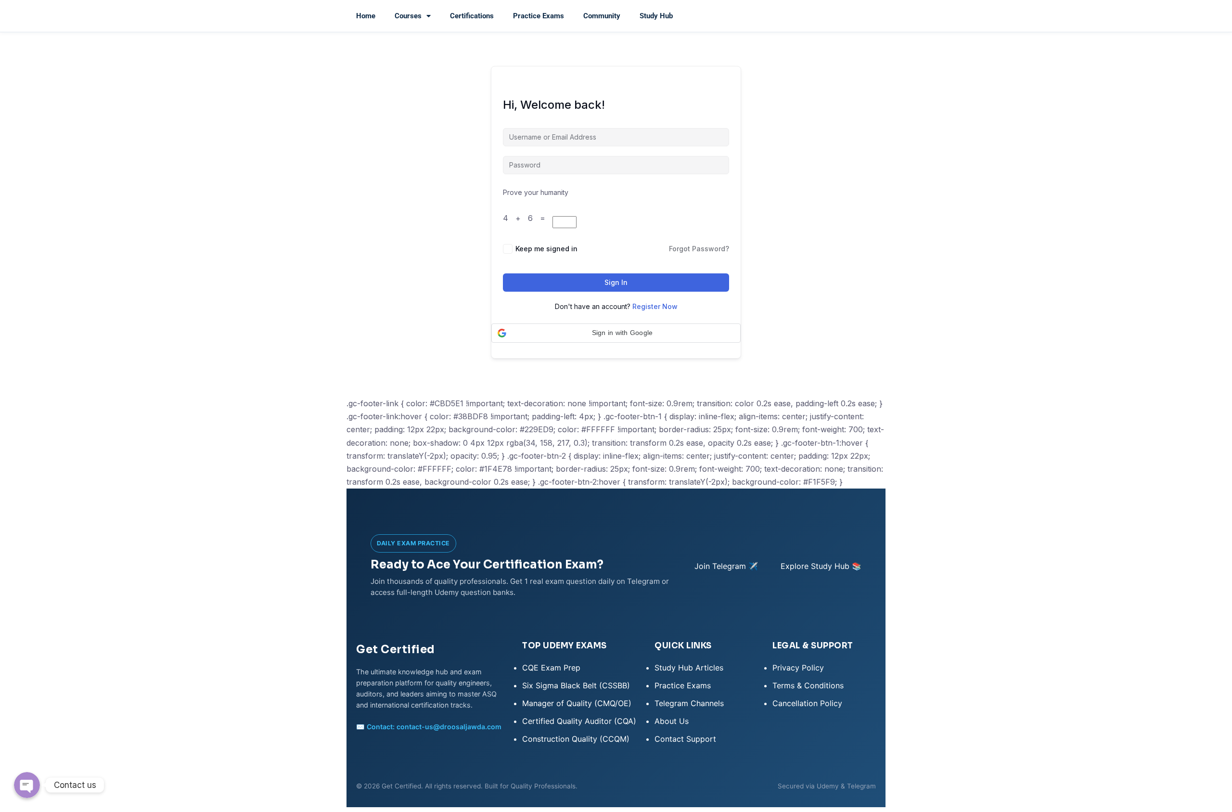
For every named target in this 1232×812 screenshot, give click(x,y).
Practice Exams (538, 16)
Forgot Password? (699, 249)
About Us (671, 721)
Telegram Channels (689, 703)
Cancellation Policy (807, 703)
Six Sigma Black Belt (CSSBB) (576, 685)
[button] (616, 333)
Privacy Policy (798, 667)
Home (365, 16)
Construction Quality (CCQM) (575, 739)
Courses (408, 16)
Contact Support (685, 739)
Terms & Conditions (808, 685)
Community (601, 16)
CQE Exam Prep (551, 667)
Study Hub (656, 16)
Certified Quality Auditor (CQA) (579, 721)
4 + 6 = (527, 218)
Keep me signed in (546, 249)
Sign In (616, 282)
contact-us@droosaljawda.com (449, 726)
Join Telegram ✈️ (726, 566)
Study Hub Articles (688, 667)
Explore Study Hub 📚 (821, 566)
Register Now (655, 306)
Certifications (472, 16)
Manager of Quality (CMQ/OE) (576, 703)
